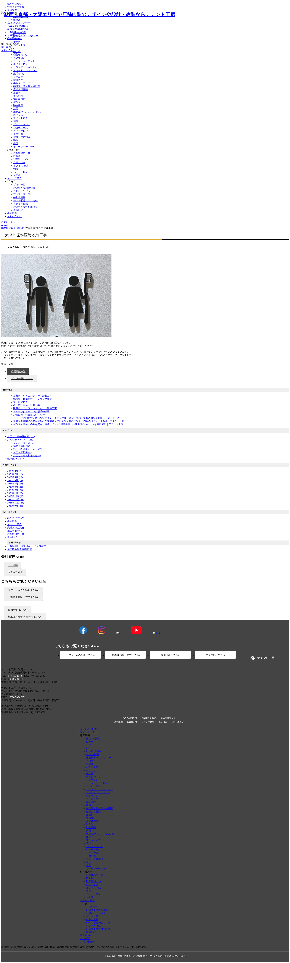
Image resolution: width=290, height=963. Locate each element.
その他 (17, 175)
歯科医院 (18, 80)
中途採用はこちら (215, 655)
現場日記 (18, 210)
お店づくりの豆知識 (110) (21, 436)
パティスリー (93, 767)
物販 (15, 140)
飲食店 (17, 156)
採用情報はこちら (170, 655)
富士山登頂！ (20, 402)
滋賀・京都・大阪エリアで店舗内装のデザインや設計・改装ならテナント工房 (149, 956)
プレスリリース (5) (23, 443)
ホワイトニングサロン (25, 70)
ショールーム (20, 127)
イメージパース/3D (23, 146)
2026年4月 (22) (15, 483)
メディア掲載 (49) (22, 452)
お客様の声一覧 (21, 153)
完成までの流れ (149, 718)
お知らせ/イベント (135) (20, 439)
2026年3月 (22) (15, 487)
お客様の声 (132, 722)
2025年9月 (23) (15, 506)
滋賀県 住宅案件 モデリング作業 (32, 399)
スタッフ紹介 (14, 178)
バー (88, 748)
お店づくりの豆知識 (24, 188)
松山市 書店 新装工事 (26, 405)
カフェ (89, 745)
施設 (15, 121)
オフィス (18, 115)
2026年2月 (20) (15, 490)
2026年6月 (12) (15, 477)
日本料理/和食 (93, 751)
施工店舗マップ (168, 718)
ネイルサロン (20, 64)
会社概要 (12, 213)
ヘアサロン (19, 57)
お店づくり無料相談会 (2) (27, 455)
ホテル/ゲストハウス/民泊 (27, 111)
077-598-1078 (15, 675)
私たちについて (130, 718)
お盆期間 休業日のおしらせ (29, 414)
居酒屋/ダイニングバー (98, 757)
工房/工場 (18, 134)
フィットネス (20, 118)
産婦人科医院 (20, 89)
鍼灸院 (17, 102)
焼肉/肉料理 (92, 754)
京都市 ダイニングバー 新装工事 (32, 395)
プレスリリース (21, 194)
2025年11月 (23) (15, 499)
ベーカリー (92, 770)
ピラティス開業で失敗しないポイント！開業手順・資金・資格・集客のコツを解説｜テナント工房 (66, 418)
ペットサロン (20, 130)
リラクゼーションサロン (26, 67)
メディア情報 (148, 722)
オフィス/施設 (20, 165)
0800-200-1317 (17, 679)
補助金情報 (19, 197)
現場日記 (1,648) (15, 458)
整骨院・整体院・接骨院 (26, 86)
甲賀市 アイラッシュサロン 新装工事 (35, 408)
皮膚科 (17, 92)
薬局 (15, 108)
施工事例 (118, 722)
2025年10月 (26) (15, 502)
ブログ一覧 (19, 184)
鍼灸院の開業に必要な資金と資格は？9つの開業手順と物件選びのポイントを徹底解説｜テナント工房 (68, 424)
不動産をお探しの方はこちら (125, 655)
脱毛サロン (19, 73)
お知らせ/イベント (23, 191)
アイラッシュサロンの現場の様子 (31, 411)
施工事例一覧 (93, 738)
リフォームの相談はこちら (80, 655)
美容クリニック (21, 83)
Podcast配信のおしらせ (25, 200)
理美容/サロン (20, 54)
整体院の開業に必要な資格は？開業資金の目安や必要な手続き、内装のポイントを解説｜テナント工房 (68, 421)
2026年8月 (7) (14, 471)
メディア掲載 (20, 203)
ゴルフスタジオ (21, 124)
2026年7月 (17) (15, 474)
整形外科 (18, 96)
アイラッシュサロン (24, 61)
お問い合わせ (14, 216)
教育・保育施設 (21, 137)
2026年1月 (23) (15, 493)
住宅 (15, 143)
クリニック (19, 77)
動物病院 (18, 105)
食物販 (89, 764)
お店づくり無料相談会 (25, 207)
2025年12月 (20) (15, 496)
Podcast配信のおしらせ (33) (27, 449)
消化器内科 (19, 99)
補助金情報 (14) (21, 446)
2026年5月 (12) (15, 480)
